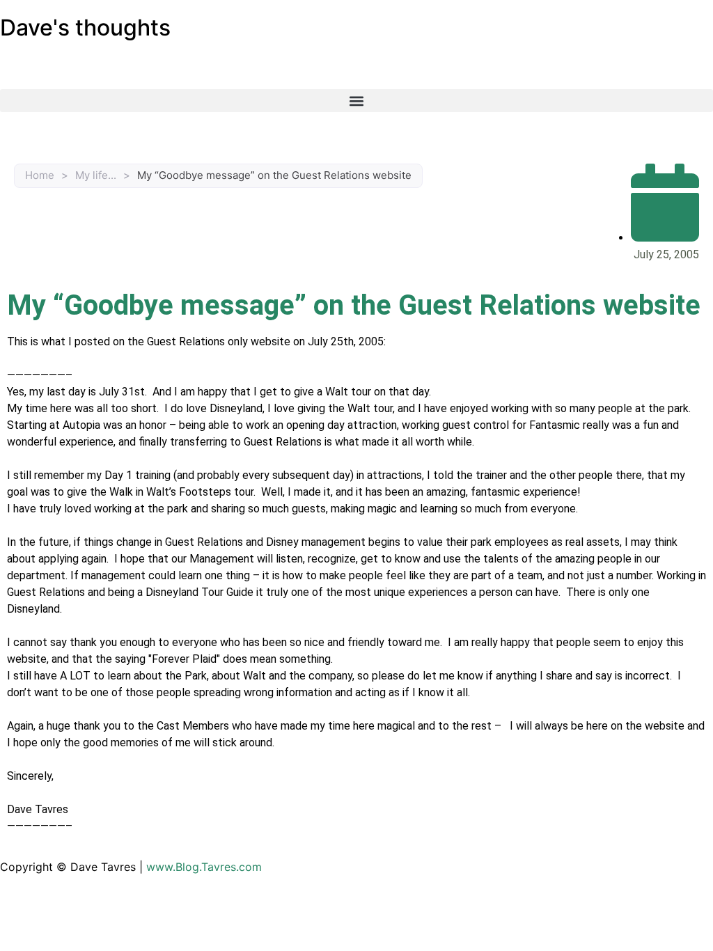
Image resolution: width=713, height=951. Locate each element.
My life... (95, 175)
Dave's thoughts (85, 27)
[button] (356, 100)
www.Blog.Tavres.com (204, 867)
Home (39, 175)
